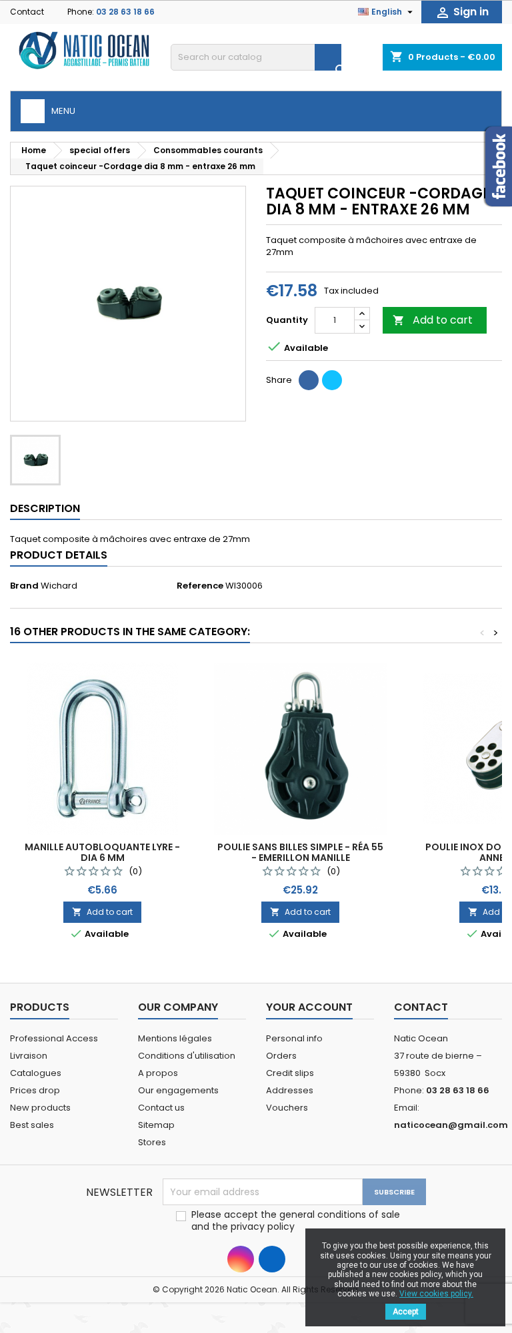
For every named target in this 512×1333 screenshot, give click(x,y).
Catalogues (35, 1073)
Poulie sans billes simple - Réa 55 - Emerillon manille (300, 852)
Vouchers (287, 1107)
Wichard (59, 585)
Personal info (294, 1038)
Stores (152, 1142)
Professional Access (54, 1038)
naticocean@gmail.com (451, 1125)
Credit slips (290, 1073)
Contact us (161, 1107)
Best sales (32, 1125)
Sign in (462, 12)
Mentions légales (175, 1038)
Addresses (289, 1090)
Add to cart (433, 320)
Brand (24, 586)
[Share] (309, 380)
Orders (281, 1055)
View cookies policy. (436, 1293)
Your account (309, 1007)
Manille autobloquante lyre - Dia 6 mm (102, 852)
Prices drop (35, 1090)
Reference (200, 586)
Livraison (28, 1055)
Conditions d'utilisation (186, 1055)
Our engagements (178, 1090)
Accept (406, 1311)
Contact (27, 11)
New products (40, 1107)
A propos (158, 1073)
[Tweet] (332, 380)
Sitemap (156, 1125)
